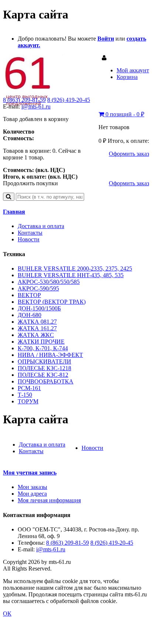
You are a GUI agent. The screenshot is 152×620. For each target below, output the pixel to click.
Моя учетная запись (29, 472)
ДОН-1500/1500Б (39, 308)
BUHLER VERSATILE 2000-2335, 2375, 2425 (75, 268)
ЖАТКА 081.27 (37, 321)
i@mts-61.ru (36, 106)
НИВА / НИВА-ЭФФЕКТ (50, 355)
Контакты (30, 233)
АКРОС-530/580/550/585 (49, 282)
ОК (7, 613)
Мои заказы (32, 487)
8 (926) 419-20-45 (68, 100)
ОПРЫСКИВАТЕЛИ (44, 361)
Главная (14, 212)
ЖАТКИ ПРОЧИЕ (41, 341)
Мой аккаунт (133, 70)
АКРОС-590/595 (38, 288)
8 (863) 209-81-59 (24, 100)
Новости (28, 239)
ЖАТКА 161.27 (37, 328)
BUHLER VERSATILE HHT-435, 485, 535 (71, 275)
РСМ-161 (29, 388)
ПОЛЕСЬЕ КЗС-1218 (44, 368)
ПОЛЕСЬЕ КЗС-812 (43, 375)
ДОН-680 (29, 315)
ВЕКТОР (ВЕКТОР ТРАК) (52, 302)
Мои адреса (32, 493)
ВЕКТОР (29, 295)
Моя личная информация (49, 500)
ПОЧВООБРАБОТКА (45, 381)
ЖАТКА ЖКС (36, 335)
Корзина (127, 77)
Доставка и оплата (41, 226)
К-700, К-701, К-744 (43, 348)
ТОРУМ (28, 401)
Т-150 (25, 395)
